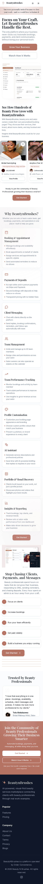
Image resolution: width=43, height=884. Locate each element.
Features (6, 812)
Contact (6, 835)
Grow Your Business (19, 47)
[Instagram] (21, 877)
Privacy (6, 844)
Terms (5, 839)
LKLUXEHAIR (10, 170)
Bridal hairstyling (9, 163)
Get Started (21, 198)
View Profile (13, 179)
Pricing (5, 817)
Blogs (5, 848)
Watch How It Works (19, 55)
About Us (7, 831)
